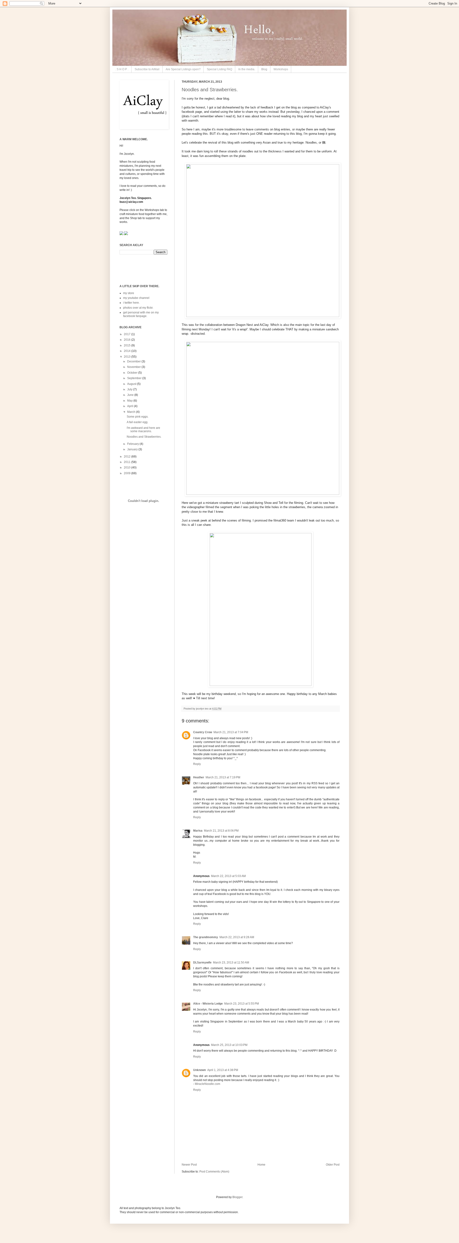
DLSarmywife (202, 962)
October (132, 372)
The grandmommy (205, 937)
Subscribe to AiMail (147, 69)
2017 (127, 334)
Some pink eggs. (137, 416)
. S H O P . (121, 69)
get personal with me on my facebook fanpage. (141, 314)
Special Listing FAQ (219, 69)
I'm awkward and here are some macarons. (143, 429)
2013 (127, 356)
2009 (127, 473)
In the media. (246, 69)
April (130, 406)
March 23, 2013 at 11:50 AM (231, 962)
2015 (127, 345)
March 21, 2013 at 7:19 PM (223, 777)
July (130, 389)
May (130, 400)
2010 (127, 467)
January (132, 449)
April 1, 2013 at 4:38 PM (222, 1070)
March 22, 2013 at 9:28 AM (236, 937)
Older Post (332, 1164)
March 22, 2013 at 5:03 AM (228, 876)
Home (261, 1164)
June (130, 395)
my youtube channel (136, 298)
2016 (127, 339)
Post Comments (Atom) (214, 1171)
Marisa (197, 830)
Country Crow (202, 732)
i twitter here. (131, 302)
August (132, 384)
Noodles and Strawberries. (210, 89)
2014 (127, 351)
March (131, 412)
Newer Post (189, 1164)
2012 (127, 456)
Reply (197, 764)
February (133, 444)
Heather (198, 777)
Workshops (280, 69)
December (134, 361)
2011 (127, 462)
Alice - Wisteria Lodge (208, 1003)
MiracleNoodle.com (207, 1084)
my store (128, 293)
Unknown (199, 1070)
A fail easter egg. (137, 422)
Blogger (237, 1197)
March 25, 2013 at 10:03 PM (229, 1045)
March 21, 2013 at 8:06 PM (221, 830)
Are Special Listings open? (183, 69)
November (134, 367)
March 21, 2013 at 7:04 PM (230, 732)
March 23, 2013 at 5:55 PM (241, 1003)
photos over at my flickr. (138, 307)
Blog (264, 69)
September (134, 378)
